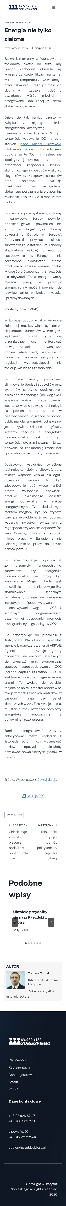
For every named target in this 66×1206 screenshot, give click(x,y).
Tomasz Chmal (19, 48)
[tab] (26, 943)
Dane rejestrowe (21, 1075)
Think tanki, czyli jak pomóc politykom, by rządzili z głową (47, 842)
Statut (13, 1082)
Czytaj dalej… (47, 779)
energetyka (14, 814)
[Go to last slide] (15, 922)
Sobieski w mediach (17, 22)
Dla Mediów (17, 1060)
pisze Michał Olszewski (40, 144)
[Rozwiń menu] (53, 7)
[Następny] (51, 922)
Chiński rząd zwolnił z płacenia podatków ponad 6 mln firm (18, 842)
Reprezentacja (19, 1067)
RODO (13, 1089)
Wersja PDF (36, 796)
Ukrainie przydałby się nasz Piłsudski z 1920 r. (30, 917)
